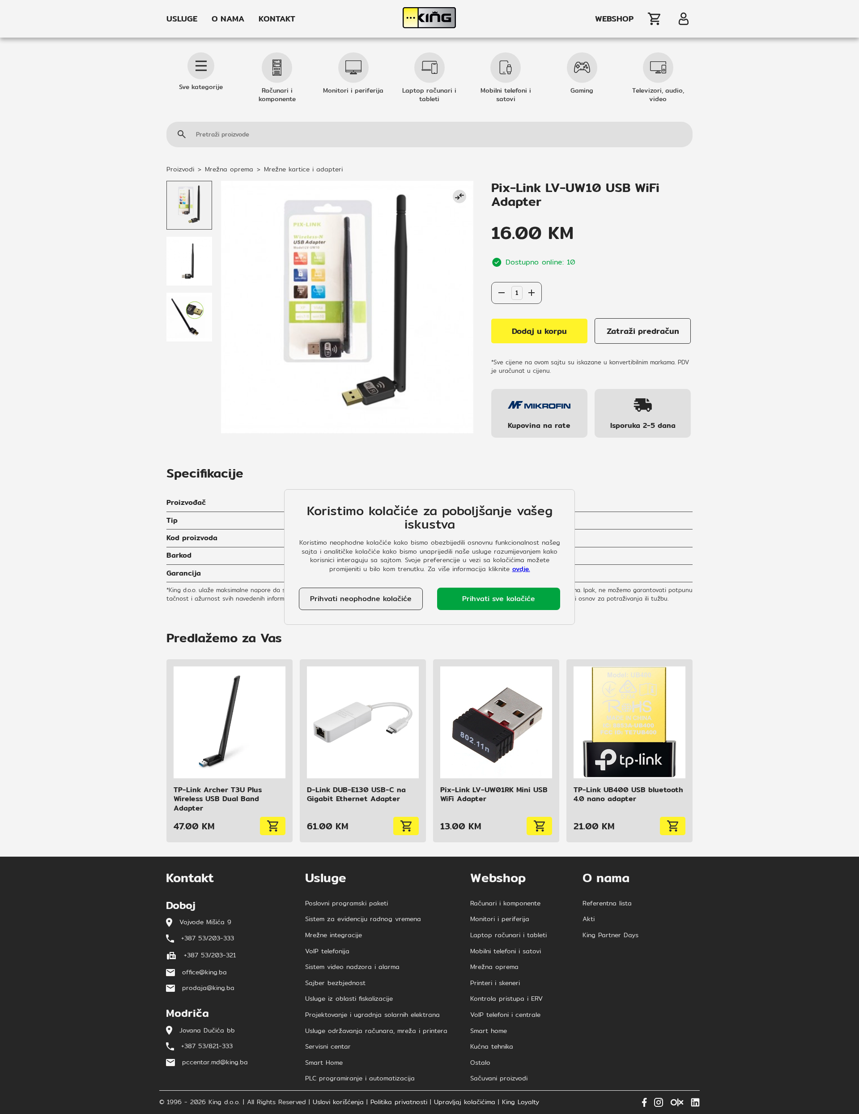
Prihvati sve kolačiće (498, 598)
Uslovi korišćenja (338, 1102)
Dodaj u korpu (539, 330)
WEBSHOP (614, 19)
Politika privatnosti (398, 1102)
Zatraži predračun (643, 330)
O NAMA (228, 19)
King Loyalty (520, 1102)
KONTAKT (277, 19)
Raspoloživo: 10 (516, 273)
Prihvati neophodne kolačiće (361, 598)
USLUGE (181, 19)
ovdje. (521, 569)
